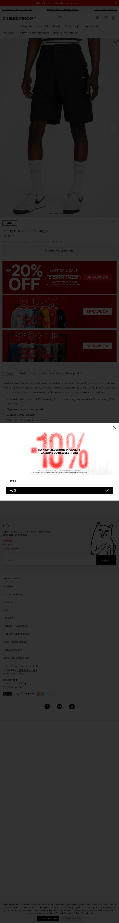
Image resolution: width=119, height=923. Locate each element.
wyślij (13, 490)
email (12, 480)
